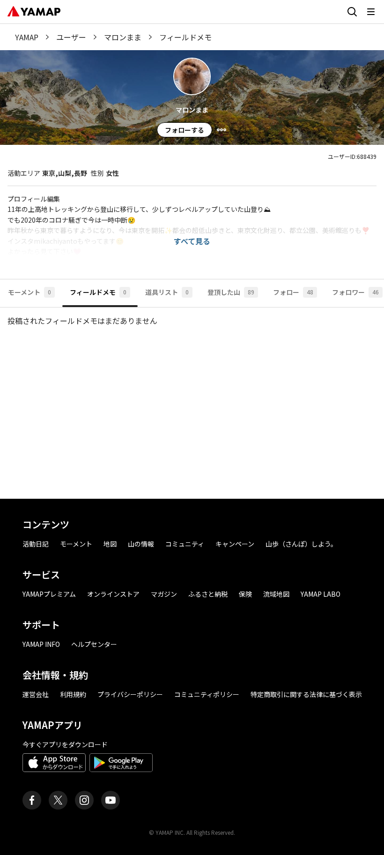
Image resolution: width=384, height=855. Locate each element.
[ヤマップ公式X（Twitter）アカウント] (58, 800)
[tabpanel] (192, 399)
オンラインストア (113, 594)
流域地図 (276, 594)
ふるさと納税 (208, 594)
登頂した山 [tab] (230, 292)
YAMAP (26, 37)
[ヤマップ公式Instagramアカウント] (84, 800)
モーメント (76, 543)
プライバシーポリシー (130, 694)
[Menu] (221, 129)
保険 (245, 594)
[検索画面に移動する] (352, 11)
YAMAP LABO (320, 594)
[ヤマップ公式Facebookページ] (31, 800)
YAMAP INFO (41, 644)
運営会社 (35, 694)
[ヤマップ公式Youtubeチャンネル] (110, 800)
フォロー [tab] (293, 292)
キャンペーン (234, 543)
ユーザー (71, 37)
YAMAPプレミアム (49, 594)
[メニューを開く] (371, 11)
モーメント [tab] (29, 292)
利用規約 (73, 694)
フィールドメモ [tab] (98, 292)
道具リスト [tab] (167, 292)
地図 (110, 543)
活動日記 (35, 543)
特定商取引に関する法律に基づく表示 (306, 694)
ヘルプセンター (94, 644)
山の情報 (141, 543)
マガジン (164, 594)
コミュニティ (184, 543)
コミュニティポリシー (206, 694)
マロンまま (122, 37)
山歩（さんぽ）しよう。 (301, 543)
